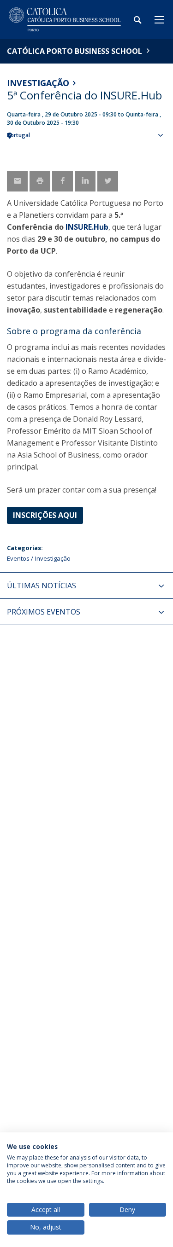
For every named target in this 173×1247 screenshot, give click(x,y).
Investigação (38, 82)
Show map (161, 150)
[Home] (64, 19)
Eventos (18, 558)
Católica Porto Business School (74, 51)
